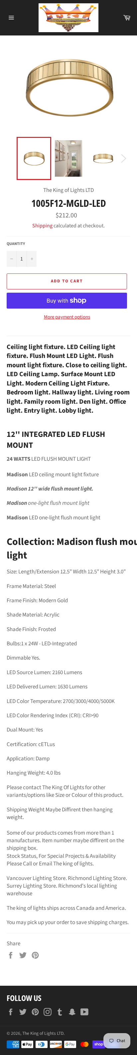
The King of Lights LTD (43, 1033)
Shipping (42, 225)
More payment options (67, 317)
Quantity (16, 244)
